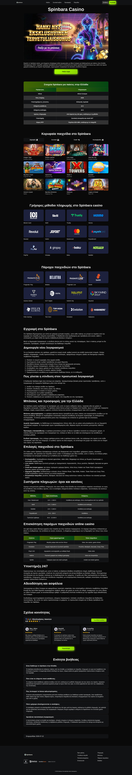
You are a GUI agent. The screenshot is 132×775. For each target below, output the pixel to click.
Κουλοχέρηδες (97, 139)
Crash (75, 139)
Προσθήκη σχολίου (99, 620)
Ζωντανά (54, 139)
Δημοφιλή (33, 139)
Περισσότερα (66, 648)
